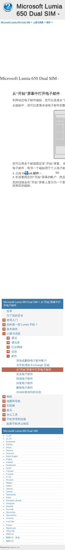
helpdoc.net (15, 547)
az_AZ (9, 439)
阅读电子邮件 (24, 378)
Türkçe (9, 525)
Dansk (9, 447)
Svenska (10, 518)
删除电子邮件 (24, 387)
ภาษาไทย (10, 522)
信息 (14, 351)
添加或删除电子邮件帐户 (31, 360)
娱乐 (9, 410)
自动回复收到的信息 (28, 392)
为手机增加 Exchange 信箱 (33, 365)
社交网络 (17, 347)
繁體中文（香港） (13, 537)
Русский (9, 509)
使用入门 (12, 320)
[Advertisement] (32, 49)
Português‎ (10, 503)
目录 (9, 311)
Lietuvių (9, 489)
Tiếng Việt (10, 531)
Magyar (9, 483)
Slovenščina (11, 515)
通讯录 (15, 342)
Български (10, 442)
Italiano (9, 486)
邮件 (48, 22)
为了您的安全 (15, 315)
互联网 (11, 405)
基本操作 (12, 329)
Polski (8, 497)
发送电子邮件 (24, 374)
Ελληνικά (10, 453)
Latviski (9, 492)
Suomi (8, 468)
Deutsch (9, 450)
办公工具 (12, 414)
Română (9, 506)
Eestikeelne (11, 465)
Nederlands (11, 495)
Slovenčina (10, 512)
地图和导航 (13, 401)
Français (10, 471)
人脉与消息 (38, 22)
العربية (8, 435)
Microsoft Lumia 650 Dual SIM (8, 7)
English (9, 459)
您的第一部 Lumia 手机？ (22, 324)
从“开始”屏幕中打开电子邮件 (33, 369)
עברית (8, 477)
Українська (11, 528)
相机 (9, 396)
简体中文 (10, 534)
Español (9, 462)
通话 (14, 338)
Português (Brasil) (13, 500)
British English (12, 456)
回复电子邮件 (24, 383)
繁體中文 (10, 541)
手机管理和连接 (16, 419)
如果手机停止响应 (18, 423)
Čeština (9, 444)
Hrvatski (9, 480)
